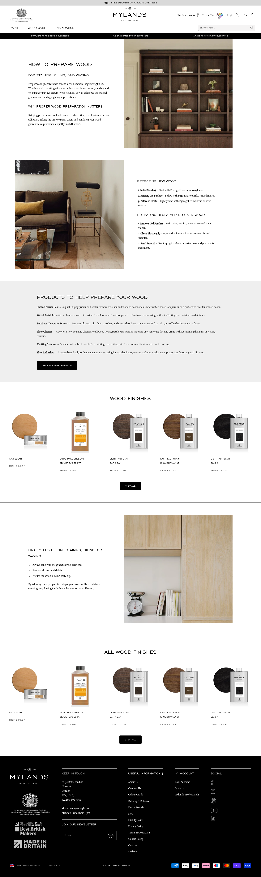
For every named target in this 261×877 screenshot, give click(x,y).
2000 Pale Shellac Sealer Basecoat (72, 460)
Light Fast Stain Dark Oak (119, 460)
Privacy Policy (135, 826)
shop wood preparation (57, 365)
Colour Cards (135, 795)
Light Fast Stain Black (220, 460)
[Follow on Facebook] (214, 783)
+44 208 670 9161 (71, 800)
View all (130, 486)
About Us (133, 782)
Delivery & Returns (138, 801)
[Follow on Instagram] (214, 792)
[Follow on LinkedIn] (214, 819)
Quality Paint (135, 820)
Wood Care (37, 28)
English (53, 865)
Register (179, 788)
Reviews (132, 851)
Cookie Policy (135, 839)
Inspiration (65, 28)
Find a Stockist (136, 807)
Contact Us (134, 788)
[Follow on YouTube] (214, 810)
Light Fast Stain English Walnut (170, 460)
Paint (14, 28)
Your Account (182, 782)
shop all (130, 739)
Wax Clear (15, 458)
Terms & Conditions (139, 833)
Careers (132, 845)
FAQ (130, 814)
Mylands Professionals (187, 795)
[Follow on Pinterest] (214, 801)
